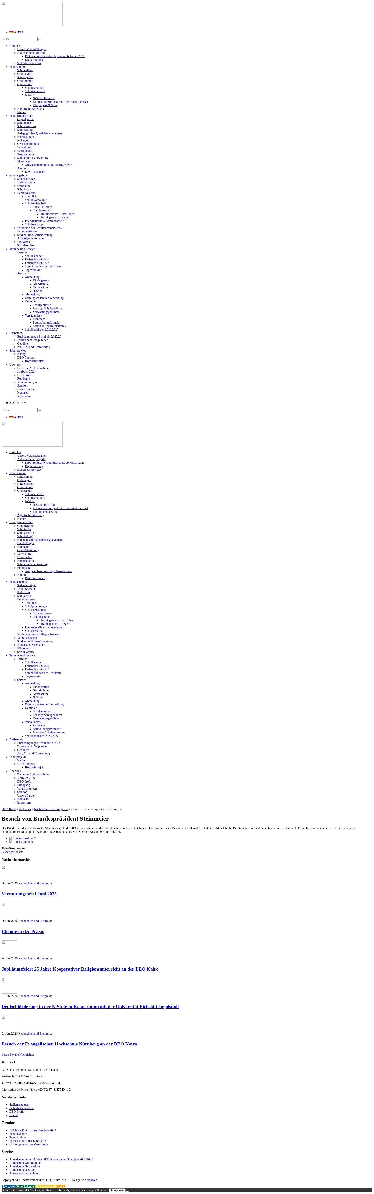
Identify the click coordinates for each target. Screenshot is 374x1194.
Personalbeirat (25, 154)
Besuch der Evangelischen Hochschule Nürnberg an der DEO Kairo (69, 1043)
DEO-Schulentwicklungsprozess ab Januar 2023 (55, 56)
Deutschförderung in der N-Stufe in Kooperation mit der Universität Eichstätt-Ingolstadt (90, 1006)
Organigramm (25, 119)
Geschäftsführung (28, 143)
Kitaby (21, 354)
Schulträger (24, 122)
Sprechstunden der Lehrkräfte (43, 266)
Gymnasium (24, 84)
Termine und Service (22, 249)
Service (21, 273)
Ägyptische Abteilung (30, 108)
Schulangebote (18, 175)
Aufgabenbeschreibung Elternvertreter (48, 164)
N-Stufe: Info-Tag (44, 98)
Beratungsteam (26, 192)
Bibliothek (23, 242)
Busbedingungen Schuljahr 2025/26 (39, 336)
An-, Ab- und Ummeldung (33, 347)
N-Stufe (30, 94)
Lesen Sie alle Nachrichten (18, 1054)
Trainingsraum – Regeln (55, 217)
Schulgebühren (42, 305)
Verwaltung (24, 147)
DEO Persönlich (35, 171)
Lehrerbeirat (24, 150)
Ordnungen (24, 73)
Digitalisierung (34, 59)
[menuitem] (16, 31)
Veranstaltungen (27, 382)
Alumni (21, 168)
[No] (127, 1191)
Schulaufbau (25, 70)
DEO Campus (26, 357)
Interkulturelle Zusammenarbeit (44, 220)
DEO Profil (24, 375)
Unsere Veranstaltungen (31, 49)
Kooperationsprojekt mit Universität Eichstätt (60, 101)
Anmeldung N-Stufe (21, 1169)
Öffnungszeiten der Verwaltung (44, 298)
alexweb (92, 1180)
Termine (22, 252)
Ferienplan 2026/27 (37, 263)
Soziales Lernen (42, 206)
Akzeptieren (117, 1190)
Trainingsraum (26, 182)
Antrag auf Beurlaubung (24, 1173)
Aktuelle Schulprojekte (31, 52)
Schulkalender (33, 256)
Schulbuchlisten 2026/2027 (41, 329)
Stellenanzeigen (26, 178)
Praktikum (23, 185)
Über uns (15, 364)
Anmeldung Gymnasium (24, 1166)
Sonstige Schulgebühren (48, 308)
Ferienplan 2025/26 (37, 259)
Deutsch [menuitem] (18, 31)
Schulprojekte (17, 350)
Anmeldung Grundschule (25, 1162)
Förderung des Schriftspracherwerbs (39, 227)
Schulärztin (24, 189)
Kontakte (22, 392)
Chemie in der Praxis (23, 931)
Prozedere (39, 319)
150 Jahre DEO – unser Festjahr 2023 (32, 1130)
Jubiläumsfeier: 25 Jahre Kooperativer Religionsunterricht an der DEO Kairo (80, 969)
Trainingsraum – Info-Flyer (57, 213)
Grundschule (25, 80)
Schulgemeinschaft (21, 115)
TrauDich (31, 196)
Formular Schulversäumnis (49, 326)
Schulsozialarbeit (35, 203)
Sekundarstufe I (34, 87)
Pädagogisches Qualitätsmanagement (40, 133)
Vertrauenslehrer (27, 231)
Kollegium (23, 140)
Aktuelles (15, 45)
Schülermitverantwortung (32, 157)
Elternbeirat (24, 161)
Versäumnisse (33, 315)
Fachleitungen (25, 136)
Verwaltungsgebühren (46, 312)
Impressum (24, 396)
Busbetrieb (16, 333)
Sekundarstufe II (35, 91)
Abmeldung (32, 294)
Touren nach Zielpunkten (32, 340)
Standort (22, 385)
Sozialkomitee (25, 245)
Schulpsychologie (36, 199)
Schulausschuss (26, 126)
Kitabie (13, 1115)
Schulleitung (25, 129)
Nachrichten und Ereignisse (35, 883)
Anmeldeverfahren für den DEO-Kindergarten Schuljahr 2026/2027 (51, 1159)
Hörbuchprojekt (34, 361)
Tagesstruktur (33, 270)
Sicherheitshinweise (29, 63)
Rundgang (23, 378)
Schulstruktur (17, 66)
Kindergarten (25, 77)
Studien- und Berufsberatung (35, 235)
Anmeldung (32, 277)
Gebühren (31, 301)
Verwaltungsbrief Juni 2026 (29, 893)
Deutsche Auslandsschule (33, 368)
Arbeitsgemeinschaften (31, 238)
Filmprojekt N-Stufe (45, 105)
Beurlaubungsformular (46, 322)
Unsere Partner (26, 389)
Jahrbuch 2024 (26, 371)
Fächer (21, 112)
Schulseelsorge (34, 224)
